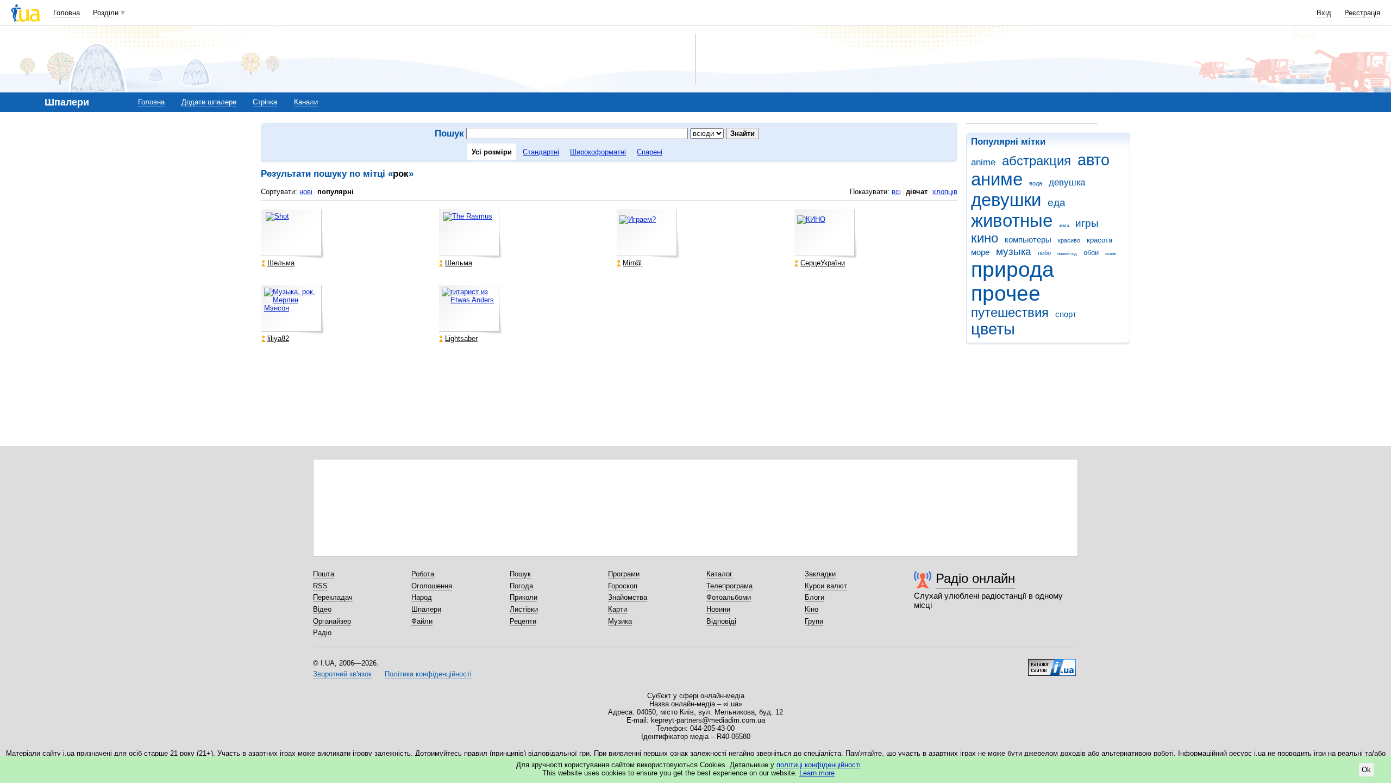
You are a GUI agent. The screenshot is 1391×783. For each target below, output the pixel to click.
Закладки (820, 574)
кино (984, 238)
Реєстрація (1362, 13)
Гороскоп (622, 586)
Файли (422, 621)
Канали (306, 102)
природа (1012, 269)
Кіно (811, 609)
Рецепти (523, 621)
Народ (421, 597)
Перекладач (333, 597)
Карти (617, 609)
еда (1057, 202)
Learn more (817, 773)
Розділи (105, 13)
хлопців (944, 192)
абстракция (1036, 161)
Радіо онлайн (975, 578)
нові (305, 192)
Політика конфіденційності (428, 674)
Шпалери (426, 609)
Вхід (1324, 13)
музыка (1013, 251)
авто (1093, 160)
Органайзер (332, 621)
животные (1011, 220)
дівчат (917, 192)
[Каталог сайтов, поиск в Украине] (1052, 663)
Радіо (322, 633)
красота (1099, 240)
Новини (718, 609)
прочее (1006, 293)
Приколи (523, 597)
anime (983, 162)
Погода (521, 586)
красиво (1069, 240)
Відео (322, 609)
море (980, 252)
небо (1044, 253)
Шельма (281, 263)
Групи (814, 621)
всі (896, 192)
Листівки (524, 609)
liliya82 (278, 338)
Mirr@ (632, 263)
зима (1064, 225)
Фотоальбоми (728, 597)
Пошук (520, 574)
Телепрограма (729, 586)
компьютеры (1028, 239)
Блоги (814, 597)
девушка (1067, 182)
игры (1087, 223)
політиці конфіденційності (818, 765)
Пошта (323, 574)
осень (1110, 253)
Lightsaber (461, 338)
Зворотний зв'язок (342, 674)
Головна (66, 13)
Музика (620, 621)
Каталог (719, 574)
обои (1091, 252)
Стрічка (265, 102)
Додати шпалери (208, 102)
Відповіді (721, 621)
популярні (335, 192)
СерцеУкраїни (822, 263)
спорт (1065, 314)
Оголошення (431, 586)
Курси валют (826, 586)
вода (1035, 183)
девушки (1006, 200)
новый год (1067, 253)
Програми (624, 574)
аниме (997, 179)
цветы (993, 329)
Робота (422, 574)
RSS (320, 586)
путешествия (1010, 313)
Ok (1366, 770)
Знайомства (627, 597)
